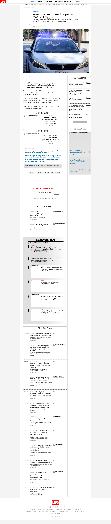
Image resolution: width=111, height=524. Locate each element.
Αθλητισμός (69, 4)
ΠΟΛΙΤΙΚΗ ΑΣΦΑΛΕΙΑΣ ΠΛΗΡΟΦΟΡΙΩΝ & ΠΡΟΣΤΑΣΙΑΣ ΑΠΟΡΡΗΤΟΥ (41, 511)
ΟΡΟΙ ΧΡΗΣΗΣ (36, 198)
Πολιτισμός (48, 4)
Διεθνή (31, 4)
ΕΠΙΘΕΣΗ (40, 172)
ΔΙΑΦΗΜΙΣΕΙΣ (59, 509)
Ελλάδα (26, 4)
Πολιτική (36, 4)
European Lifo (83, 4)
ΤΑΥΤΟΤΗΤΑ (33, 509)
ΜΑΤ (52, 172)
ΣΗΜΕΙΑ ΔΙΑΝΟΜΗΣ (80, 511)
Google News (43, 165)
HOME (24, 7)
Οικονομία (41, 4)
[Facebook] (85, 71)
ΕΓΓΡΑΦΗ (56, 195)
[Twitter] (87, 71)
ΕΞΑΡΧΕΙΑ (57, 172)
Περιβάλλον (76, 4)
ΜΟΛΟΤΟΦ (47, 172)
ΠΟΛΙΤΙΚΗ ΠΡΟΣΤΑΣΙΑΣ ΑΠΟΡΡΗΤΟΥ (48, 198)
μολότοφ (38, 83)
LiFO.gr (35, 165)
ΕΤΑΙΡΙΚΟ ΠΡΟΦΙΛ (68, 509)
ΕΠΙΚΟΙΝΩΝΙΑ (41, 509)
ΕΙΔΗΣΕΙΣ (29, 7)
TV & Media (54, 4)
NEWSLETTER (50, 509)
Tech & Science (61, 4)
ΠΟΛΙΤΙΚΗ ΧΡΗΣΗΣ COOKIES (66, 511)
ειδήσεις (27, 167)
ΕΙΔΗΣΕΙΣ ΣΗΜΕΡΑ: (30, 148)
